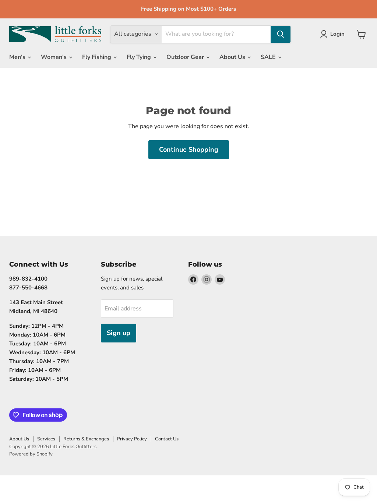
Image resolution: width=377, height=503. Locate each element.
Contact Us (167, 439)
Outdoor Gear (185, 57)
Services (46, 439)
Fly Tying (139, 57)
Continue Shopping (188, 149)
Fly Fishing (97, 57)
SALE (269, 57)
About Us (233, 57)
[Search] (280, 34)
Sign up (118, 332)
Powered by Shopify (31, 454)
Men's (18, 57)
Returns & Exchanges (86, 439)
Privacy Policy (132, 439)
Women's (54, 57)
